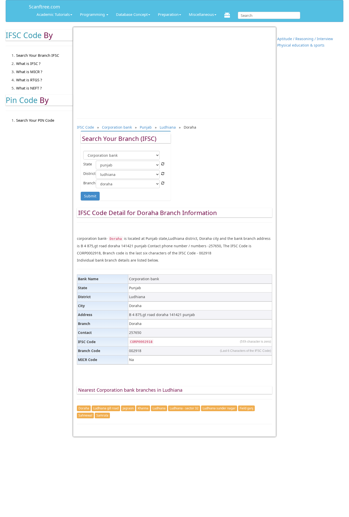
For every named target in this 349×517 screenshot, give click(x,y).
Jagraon (128, 408)
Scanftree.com (44, 6)
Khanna (143, 408)
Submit (90, 196)
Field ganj (246, 408)
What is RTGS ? (29, 79)
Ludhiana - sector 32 (184, 408)
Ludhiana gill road (106, 408)
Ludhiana (159, 408)
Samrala (102, 415)
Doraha (83, 408)
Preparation (168, 14)
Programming (93, 14)
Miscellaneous (201, 14)
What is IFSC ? (28, 63)
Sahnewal (85, 415)
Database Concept (132, 14)
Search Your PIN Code (35, 120)
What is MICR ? (29, 71)
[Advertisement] (174, 70)
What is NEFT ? (29, 88)
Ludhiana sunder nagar (219, 408)
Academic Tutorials (53, 14)
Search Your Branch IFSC (37, 55)
